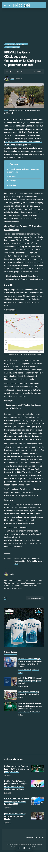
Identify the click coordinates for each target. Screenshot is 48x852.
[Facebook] (36, 837)
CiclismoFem (35, 670)
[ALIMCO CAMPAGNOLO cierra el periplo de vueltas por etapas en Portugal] (10, 681)
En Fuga (20, 673)
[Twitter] (40, 837)
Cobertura (12, 185)
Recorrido (12, 176)
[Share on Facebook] (10, 72)
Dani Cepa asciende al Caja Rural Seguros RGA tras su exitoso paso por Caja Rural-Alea (30, 706)
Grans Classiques (12, 47)
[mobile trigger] (6, 5)
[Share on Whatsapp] (18, 72)
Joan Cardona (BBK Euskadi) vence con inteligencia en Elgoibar (15, 816)
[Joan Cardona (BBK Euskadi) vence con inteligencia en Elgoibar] (37, 816)
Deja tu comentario (36, 598)
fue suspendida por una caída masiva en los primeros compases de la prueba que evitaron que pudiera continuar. (24, 154)
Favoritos (12, 181)
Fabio (12, 79)
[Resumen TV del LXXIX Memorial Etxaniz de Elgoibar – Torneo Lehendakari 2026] (37, 801)
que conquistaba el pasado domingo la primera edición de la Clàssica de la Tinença (23, 436)
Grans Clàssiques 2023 (22, 558)
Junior (26, 686)
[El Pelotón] (20, 5)
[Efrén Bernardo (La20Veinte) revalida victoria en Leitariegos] (10, 695)
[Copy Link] (21, 72)
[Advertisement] (24, 24)
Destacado (10, 44)
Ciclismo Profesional (24, 670)
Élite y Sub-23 (21, 44)
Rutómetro (11, 310)
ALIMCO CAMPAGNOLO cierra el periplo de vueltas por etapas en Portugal (29, 680)
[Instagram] (43, 837)
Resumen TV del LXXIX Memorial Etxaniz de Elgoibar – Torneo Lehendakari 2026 (16, 801)
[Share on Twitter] (14, 72)
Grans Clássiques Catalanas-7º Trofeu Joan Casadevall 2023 (23, 170)
